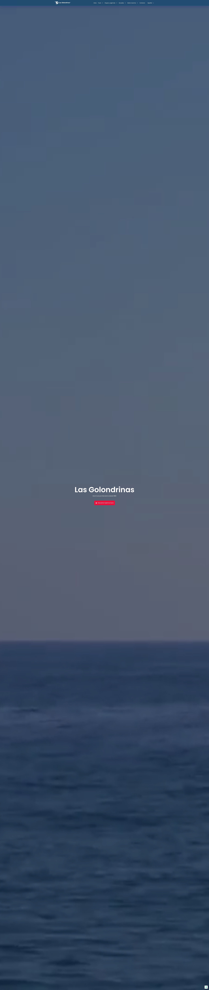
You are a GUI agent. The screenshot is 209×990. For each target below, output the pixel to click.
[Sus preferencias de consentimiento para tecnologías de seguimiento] (206, 987)
